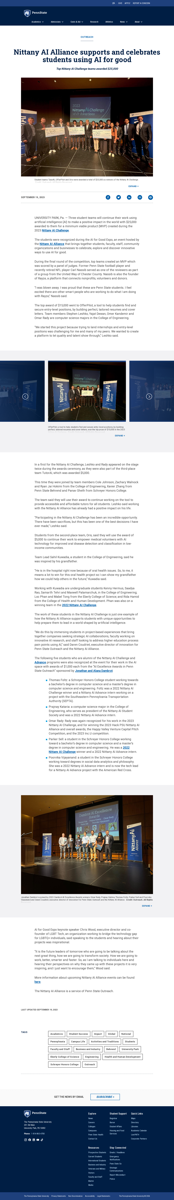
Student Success (78, 1034)
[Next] (149, 396)
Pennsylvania (57, 1041)
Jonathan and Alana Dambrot (94, 671)
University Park (130, 1049)
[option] (87, 399)
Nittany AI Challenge (55, 230)
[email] (140, 197)
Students (130, 1041)
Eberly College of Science (64, 1056)
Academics (56, 1034)
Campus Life (78, 1041)
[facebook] (108, 197)
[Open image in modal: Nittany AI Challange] (87, 391)
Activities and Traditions (105, 1041)
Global (111, 1034)
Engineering (92, 1056)
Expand (133, 186)
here (38, 982)
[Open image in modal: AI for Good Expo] (87, 127)
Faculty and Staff (60, 1049)
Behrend (111, 1049)
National (126, 1034)
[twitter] (118, 197)
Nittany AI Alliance (52, 244)
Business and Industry (88, 1049)
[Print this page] (150, 197)
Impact (98, 1034)
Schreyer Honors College (64, 1064)
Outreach (87, 37)
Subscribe (104, 1096)
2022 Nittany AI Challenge (79, 605)
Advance (40, 662)
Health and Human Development (122, 1056)
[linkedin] (129, 197)
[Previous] (25, 396)
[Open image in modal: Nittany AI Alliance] (87, 844)
